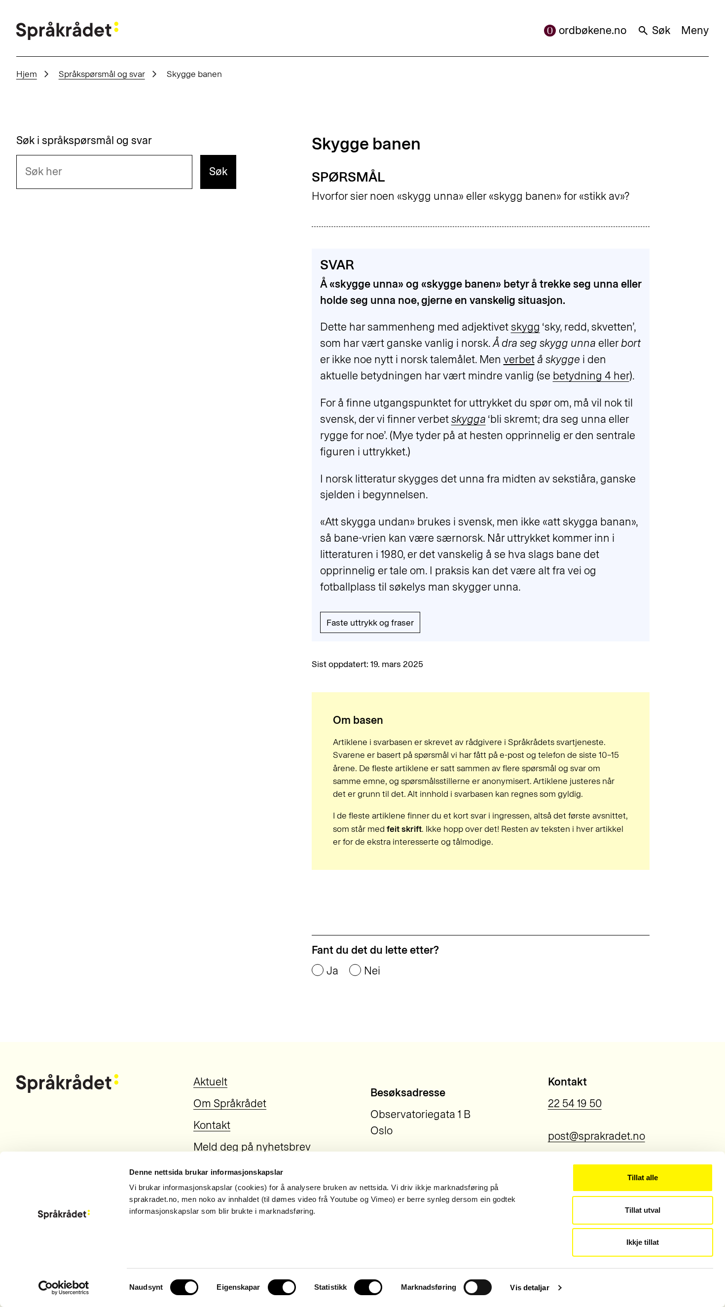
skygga (468, 419)
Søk (661, 30)
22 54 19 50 (575, 1103)
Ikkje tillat (642, 1242)
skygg (525, 327)
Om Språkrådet (229, 1103)
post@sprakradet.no (596, 1136)
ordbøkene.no (592, 30)
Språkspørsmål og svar (102, 74)
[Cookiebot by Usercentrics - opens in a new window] (64, 1287)
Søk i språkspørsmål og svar (84, 141)
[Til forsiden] (67, 31)
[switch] (282, 1287)
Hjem (26, 74)
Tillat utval (642, 1210)
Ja (332, 971)
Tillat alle (642, 1177)
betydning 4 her (591, 375)
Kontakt (211, 1125)
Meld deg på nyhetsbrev (252, 1147)
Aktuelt (210, 1081)
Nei (372, 971)
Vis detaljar (529, 1287)
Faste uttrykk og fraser (370, 622)
